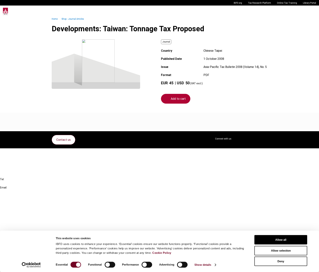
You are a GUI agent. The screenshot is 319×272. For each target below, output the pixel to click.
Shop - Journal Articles (72, 19)
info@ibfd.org (9, 191)
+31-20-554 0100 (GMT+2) (18, 183)
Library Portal (309, 3)
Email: (3, 187)
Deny (280, 261)
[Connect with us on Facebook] (264, 139)
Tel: (2, 179)
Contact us (63, 140)
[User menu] (312, 11)
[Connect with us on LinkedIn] (247, 139)
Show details (202, 264)
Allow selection (281, 250)
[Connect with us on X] (238, 139)
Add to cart (178, 98)
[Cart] (305, 11)
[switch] (110, 265)
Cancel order (15, 153)
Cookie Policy (161, 252)
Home (55, 19)
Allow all (280, 239)
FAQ (10, 160)
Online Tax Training (287, 3)
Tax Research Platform (259, 3)
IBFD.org (238, 3)
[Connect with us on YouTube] (255, 139)
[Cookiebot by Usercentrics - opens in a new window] (31, 265)
